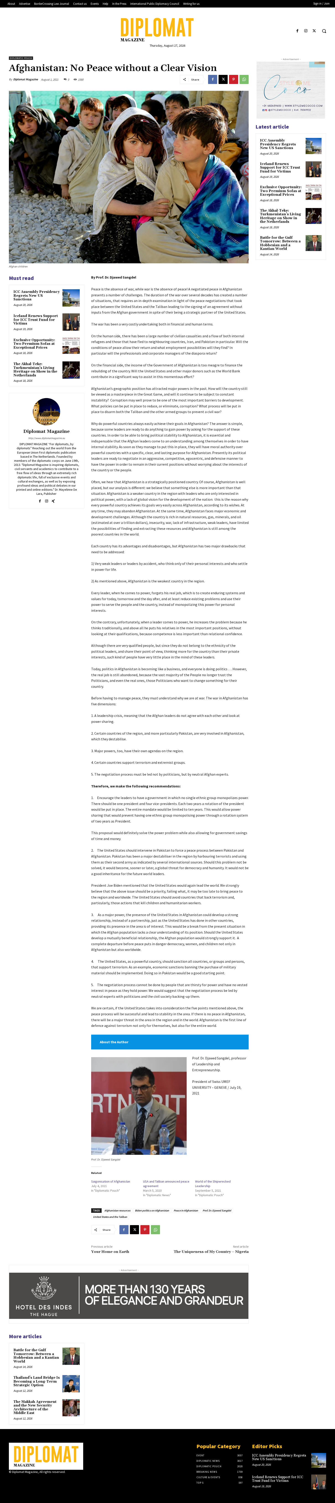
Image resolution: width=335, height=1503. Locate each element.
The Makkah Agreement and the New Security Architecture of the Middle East (35, 1407)
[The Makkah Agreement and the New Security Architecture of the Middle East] (71, 1408)
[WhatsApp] (244, 79)
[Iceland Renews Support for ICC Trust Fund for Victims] (71, 322)
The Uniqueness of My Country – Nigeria (211, 1251)
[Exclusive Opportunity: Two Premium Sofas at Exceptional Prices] (71, 346)
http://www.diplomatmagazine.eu (46, 438)
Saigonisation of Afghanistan (110, 1181)
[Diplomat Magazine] (167, 29)
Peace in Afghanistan (186, 1210)
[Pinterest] (233, 79)
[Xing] (53, 500)
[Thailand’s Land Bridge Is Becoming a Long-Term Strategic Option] (71, 1383)
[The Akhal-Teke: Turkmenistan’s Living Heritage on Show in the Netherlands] (71, 370)
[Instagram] (306, 31)
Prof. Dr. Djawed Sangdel (217, 1210)
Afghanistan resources (117, 1210)
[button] (324, 30)
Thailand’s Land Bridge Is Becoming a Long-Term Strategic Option (36, 1381)
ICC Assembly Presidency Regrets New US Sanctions (36, 296)
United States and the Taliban (110, 1217)
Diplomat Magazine (25, 79)
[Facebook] (297, 31)
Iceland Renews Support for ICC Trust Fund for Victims (35, 320)
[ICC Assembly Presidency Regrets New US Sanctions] (71, 298)
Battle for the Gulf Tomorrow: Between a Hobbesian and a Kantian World (36, 1356)
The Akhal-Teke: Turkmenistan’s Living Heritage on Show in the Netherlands (35, 370)
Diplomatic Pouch (21, 58)
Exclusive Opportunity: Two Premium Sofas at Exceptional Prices (34, 344)
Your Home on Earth (110, 1251)
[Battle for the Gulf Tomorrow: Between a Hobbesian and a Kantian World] (71, 1356)
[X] (314, 31)
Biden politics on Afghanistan (152, 1210)
